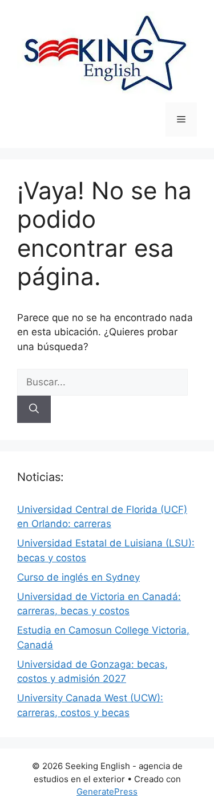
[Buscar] (34, 409)
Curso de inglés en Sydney (78, 577)
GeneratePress (107, 791)
